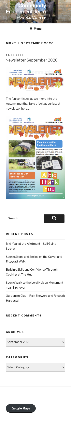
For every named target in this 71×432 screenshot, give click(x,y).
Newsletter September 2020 (32, 60)
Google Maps (20, 408)
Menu (38, 28)
